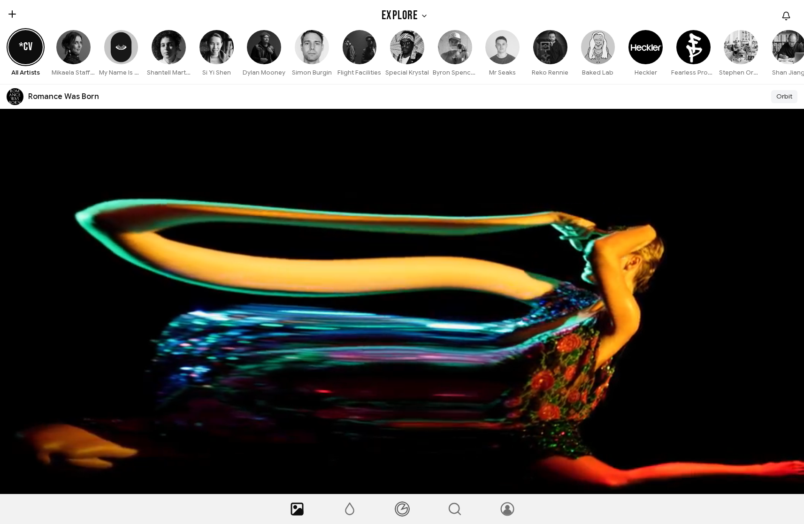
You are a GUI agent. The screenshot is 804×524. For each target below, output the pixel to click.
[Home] (297, 509)
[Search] (455, 509)
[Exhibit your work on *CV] (12, 14)
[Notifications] (786, 16)
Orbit (784, 96)
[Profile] (507, 509)
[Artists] (349, 509)
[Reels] (402, 509)
